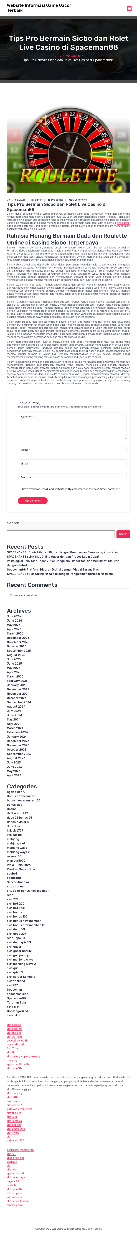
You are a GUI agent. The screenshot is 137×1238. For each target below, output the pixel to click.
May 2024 (14, 719)
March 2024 (15, 728)
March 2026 (15, 633)
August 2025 (16, 655)
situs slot (12, 1169)
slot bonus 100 (17, 916)
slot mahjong (14, 1093)
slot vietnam (14, 1036)
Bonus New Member (21, 796)
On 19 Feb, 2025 (16, 199)
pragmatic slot (15, 1044)
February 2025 (17, 681)
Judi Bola (13, 826)
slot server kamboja (21, 976)
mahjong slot (16, 843)
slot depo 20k (16, 933)
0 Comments (80, 199)
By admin (36, 199)
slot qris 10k (15, 972)
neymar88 (14, 856)
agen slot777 (16, 792)
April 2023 (14, 775)
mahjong (13, 839)
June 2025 (14, 663)
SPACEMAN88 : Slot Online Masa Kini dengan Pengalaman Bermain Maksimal (60, 574)
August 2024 (16, 706)
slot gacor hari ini (19, 951)
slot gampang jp (18, 955)
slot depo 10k (16, 929)
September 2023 (19, 754)
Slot (10, 895)
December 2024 (18, 689)
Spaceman (14, 989)
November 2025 (18, 642)
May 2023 (13, 771)
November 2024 (18, 693)
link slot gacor (15, 1193)
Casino (12, 809)
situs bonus (15, 886)
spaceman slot (17, 994)
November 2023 (18, 745)
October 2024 (17, 698)
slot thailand (16, 981)
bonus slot (14, 804)
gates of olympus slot (19, 1109)
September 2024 (19, 702)
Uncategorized (17, 1011)
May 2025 (13, 668)
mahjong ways (17, 847)
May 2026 (14, 625)
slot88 (11, 1052)
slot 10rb (12, 1117)
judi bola (11, 1185)
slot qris (13, 968)
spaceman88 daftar (19, 1064)
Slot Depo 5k (16, 938)
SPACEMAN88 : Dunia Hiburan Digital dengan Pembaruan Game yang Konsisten (62, 552)
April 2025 (14, 672)
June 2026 (14, 620)
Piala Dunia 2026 (19, 865)
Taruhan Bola (16, 1002)
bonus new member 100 (23, 800)
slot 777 (13, 899)
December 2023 (18, 741)
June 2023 (14, 766)
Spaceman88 (16, 998)
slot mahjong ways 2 (21, 964)
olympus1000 (16, 860)
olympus (12, 1161)
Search (13, 523)
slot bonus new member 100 (26, 925)
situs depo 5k (14, 1197)
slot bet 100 (14, 1124)
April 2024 (14, 723)
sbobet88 (14, 878)
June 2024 (14, 715)
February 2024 (17, 732)
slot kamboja (14, 1120)
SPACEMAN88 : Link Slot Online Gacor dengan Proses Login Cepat (53, 556)
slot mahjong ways (20, 959)
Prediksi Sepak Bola (21, 869)
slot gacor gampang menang (23, 1056)
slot (9, 1136)
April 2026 (14, 629)
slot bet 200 (15, 903)
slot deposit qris (16, 1128)
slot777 (12, 985)
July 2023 (14, 762)
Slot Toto (12, 1048)
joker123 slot (14, 1101)
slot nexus (13, 1132)
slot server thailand (18, 1201)
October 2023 (16, 749)
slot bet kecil (16, 908)
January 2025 (17, 685)
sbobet (12, 873)
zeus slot (13, 1015)
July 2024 (14, 711)
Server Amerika (18, 882)
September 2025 (19, 650)
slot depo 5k (14, 1024)
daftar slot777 (17, 813)
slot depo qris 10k (19, 942)
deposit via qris (18, 822)
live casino (72, 56)
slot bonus (14, 912)
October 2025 (16, 646)
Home (56, 56)
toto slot (13, 1007)
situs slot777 (14, 1105)
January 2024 (17, 736)
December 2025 (18, 638)
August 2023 (16, 758)
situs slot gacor (62, 1077)
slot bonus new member (24, 921)
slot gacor (14, 946)
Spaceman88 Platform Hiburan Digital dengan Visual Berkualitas (53, 569)
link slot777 (15, 830)
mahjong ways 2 (18, 852)
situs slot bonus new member (28, 890)
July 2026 (14, 616)
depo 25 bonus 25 (19, 817)
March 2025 (15, 676)
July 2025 (14, 659)
